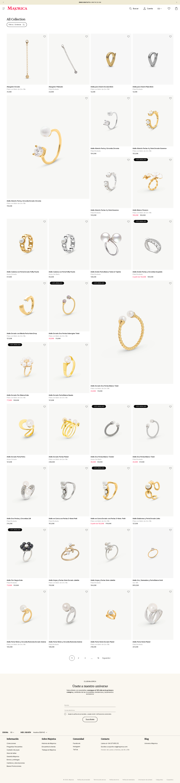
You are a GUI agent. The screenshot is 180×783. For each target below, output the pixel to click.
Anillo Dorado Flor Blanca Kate (18, 395)
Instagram (76, 746)
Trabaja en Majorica (49, 750)
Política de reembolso (129, 779)
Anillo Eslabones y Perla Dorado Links (146, 518)
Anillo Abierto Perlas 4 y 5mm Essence (105, 210)
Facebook (76, 743)
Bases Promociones (14, 766)
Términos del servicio (100, 779)
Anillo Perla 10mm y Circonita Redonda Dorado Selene (26, 642)
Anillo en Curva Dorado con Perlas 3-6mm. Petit (108, 518)
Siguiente (106, 658)
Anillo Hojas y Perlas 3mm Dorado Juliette (64, 580)
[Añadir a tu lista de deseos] (45, 37)
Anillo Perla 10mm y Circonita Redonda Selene (65, 642)
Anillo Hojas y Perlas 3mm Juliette (103, 580)
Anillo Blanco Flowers (140, 210)
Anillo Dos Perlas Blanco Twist (144, 457)
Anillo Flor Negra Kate (15, 580)
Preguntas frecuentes (14, 746)
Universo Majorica (150, 743)
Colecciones (11, 743)
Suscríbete (90, 719)
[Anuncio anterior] (3, 2)
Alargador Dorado (13, 87)
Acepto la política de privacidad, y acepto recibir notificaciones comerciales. (90, 714)
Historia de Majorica (49, 743)
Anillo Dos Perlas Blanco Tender (102, 457)
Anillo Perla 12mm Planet (141, 642)
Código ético (159, 779)
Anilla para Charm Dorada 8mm (102, 87)
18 (98, 658)
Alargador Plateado (56, 87)
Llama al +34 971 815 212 (110, 743)
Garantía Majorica (13, 756)
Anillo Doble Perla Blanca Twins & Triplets (106, 272)
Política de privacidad (83, 779)
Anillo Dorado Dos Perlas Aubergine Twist (64, 333)
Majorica (71, 779)
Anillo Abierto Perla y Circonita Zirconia (105, 148)
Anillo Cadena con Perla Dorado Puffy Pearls (23, 272)
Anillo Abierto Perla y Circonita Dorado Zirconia (24, 201)
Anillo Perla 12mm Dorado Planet (102, 642)
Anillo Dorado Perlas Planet (59, 457)
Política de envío (114, 779)
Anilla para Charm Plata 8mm (143, 87)
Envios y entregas (13, 759)
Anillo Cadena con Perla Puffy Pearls (62, 272)
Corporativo (170, 779)
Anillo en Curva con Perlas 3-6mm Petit (63, 518)
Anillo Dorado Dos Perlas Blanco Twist (104, 386)
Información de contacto (145, 779)
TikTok (75, 750)
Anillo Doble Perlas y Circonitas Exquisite (147, 272)
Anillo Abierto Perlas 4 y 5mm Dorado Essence (150, 148)
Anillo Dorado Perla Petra (16, 457)
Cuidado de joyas (13, 750)
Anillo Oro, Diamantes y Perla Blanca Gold (148, 580)
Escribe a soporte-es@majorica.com (114, 746)
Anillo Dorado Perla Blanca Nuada (61, 395)
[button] (3, 8)
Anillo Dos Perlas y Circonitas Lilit (19, 518)
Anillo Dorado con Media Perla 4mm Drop (22, 333)
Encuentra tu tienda (48, 746)
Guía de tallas (11, 753)
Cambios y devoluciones (16, 763)
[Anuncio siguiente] (176, 2)
